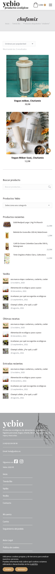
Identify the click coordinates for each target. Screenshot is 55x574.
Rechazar (21, 569)
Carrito (6, 521)
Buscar (49, 186)
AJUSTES (34, 564)
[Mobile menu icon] (50, 5)
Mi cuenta (7, 514)
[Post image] (5, 281)
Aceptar (8, 569)
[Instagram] (22, 462)
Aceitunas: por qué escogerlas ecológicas (28, 296)
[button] (48, 93)
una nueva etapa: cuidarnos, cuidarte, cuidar (29, 279)
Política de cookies (11, 547)
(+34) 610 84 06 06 (10, 443)
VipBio (5, 488)
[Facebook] (16, 462)
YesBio (6, 495)
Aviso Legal (8, 540)
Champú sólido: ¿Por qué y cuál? (24, 304)
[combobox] (27, 205)
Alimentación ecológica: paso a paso (26, 287)
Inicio (5, 474)
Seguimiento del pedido (13, 528)
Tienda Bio (7, 481)
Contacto (7, 503)
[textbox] (15, 205)
